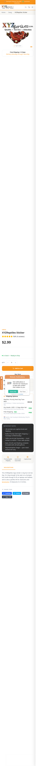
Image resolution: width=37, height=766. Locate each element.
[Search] (25, 7)
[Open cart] (29, 7)
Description (8, 467)
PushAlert (21, 394)
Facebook (8, 493)
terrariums (5, 482)
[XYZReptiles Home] (8, 7)
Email (27, 493)
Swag (10, 12)
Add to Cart (19, 368)
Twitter (18, 493)
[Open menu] (32, 7)
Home (3, 12)
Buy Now (18, 374)
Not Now (23, 391)
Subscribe (13, 391)
